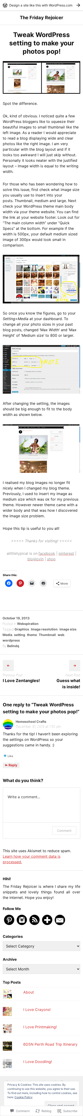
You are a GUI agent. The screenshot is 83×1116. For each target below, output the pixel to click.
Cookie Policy (24, 1097)
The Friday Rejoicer (41, 17)
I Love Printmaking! (40, 1027)
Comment (64, 830)
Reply (12, 765)
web (61, 635)
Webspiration (28, 624)
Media (7, 635)
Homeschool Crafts (31, 721)
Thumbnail (47, 635)
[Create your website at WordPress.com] (41, 5)
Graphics (22, 629)
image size (67, 629)
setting (19, 635)
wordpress (11, 640)
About (28, 992)
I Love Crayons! (36, 1009)
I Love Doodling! (37, 1061)
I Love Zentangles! (21, 680)
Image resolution (44, 629)
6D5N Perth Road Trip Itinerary (50, 1044)
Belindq (13, 646)
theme (32, 635)
